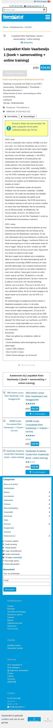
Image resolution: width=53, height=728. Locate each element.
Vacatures (11, 679)
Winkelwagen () (43, 1)
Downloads (8, 516)
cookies (5, 719)
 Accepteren (34, 719)
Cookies (10, 676)
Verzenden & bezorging (16, 612)
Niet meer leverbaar (14, 73)
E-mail (5, 580)
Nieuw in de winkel (11, 484)
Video (6, 520)
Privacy (10, 673)
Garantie (10, 617)
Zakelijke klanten (14, 645)
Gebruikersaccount (14, 623)
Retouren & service (14, 615)
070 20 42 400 (16, 6)
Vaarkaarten (8, 500)
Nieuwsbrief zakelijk (15, 648)
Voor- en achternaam (11, 574)
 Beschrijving (11, 116)
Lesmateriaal (9, 496)
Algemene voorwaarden (19, 670)
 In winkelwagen (37, 414)
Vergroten (27, 42)
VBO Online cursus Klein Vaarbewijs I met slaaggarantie (36, 396)
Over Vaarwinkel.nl (14, 665)
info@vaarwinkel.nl (33, 6)
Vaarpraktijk (8, 512)
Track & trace (12, 629)
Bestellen (11, 609)
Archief (28, 27)
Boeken (7, 492)
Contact (10, 606)
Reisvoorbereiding (11, 508)
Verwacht (7, 532)
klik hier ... (35, 130)
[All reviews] (30, 404)
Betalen (10, 620)
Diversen (7, 524)
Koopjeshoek (9, 528)
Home (5, 27)
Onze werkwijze (13, 668)
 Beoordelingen (28, 116)
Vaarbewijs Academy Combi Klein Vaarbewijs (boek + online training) (37, 454)
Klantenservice (16, 27)
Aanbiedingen (9, 488)
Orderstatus (12, 626)
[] (11, 682)
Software (7, 504)
